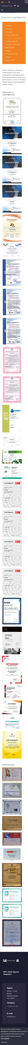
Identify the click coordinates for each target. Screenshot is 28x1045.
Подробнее (5, 1038)
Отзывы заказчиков (11, 35)
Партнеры (8, 32)
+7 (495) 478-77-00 (6, 6)
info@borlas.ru (11, 1017)
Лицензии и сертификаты (13, 38)
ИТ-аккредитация (11, 54)
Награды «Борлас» (11, 41)
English (18, 6)
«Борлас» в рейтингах (12, 44)
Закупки (8, 57)
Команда (8, 25)
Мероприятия (9, 47)
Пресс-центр (9, 60)
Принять (4, 1042)
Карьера (8, 51)
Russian (15, 6)
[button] (12, 112)
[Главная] (5, 2)
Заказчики (8, 29)
